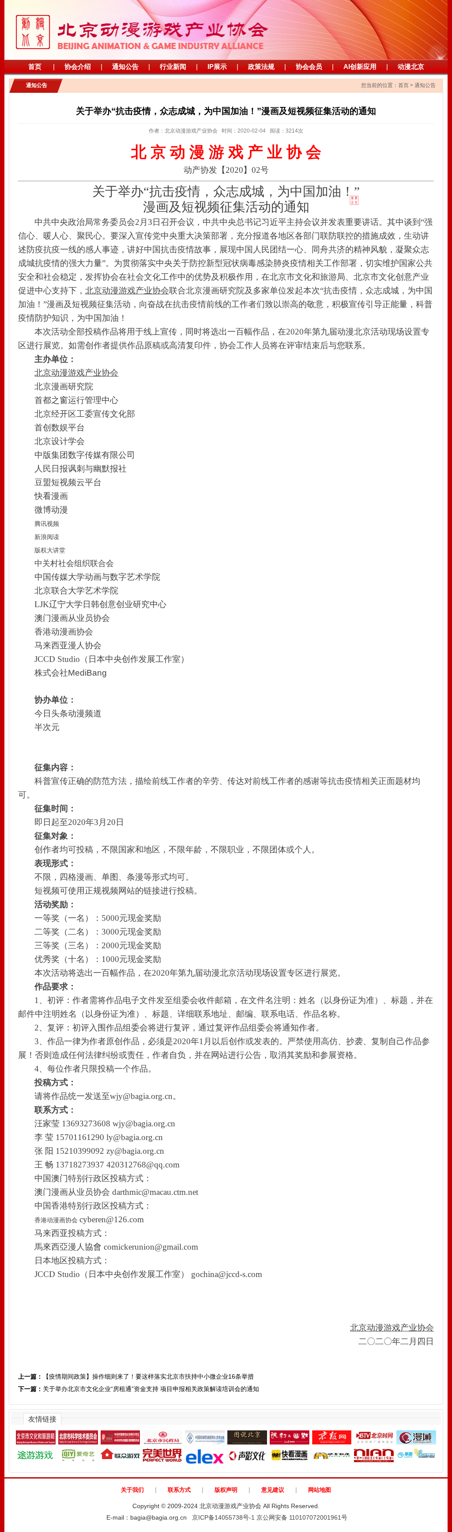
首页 (34, 66)
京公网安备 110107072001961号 (301, 1517)
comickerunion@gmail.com (151, 1246)
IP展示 (217, 66)
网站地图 (319, 1489)
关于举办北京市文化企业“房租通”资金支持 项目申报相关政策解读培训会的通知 (138, 1388)
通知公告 (125, 66)
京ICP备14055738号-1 (223, 1517)
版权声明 (226, 1489)
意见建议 (272, 1489)
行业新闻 (173, 66)
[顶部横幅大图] (226, 30)
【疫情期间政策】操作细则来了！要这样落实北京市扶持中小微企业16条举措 (136, 1376)
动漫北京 (411, 66)
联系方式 (179, 1489)
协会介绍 (77, 66)
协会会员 (309, 66)
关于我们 (132, 1489)
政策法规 (261, 66)
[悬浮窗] (383, 227)
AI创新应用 (360, 66)
